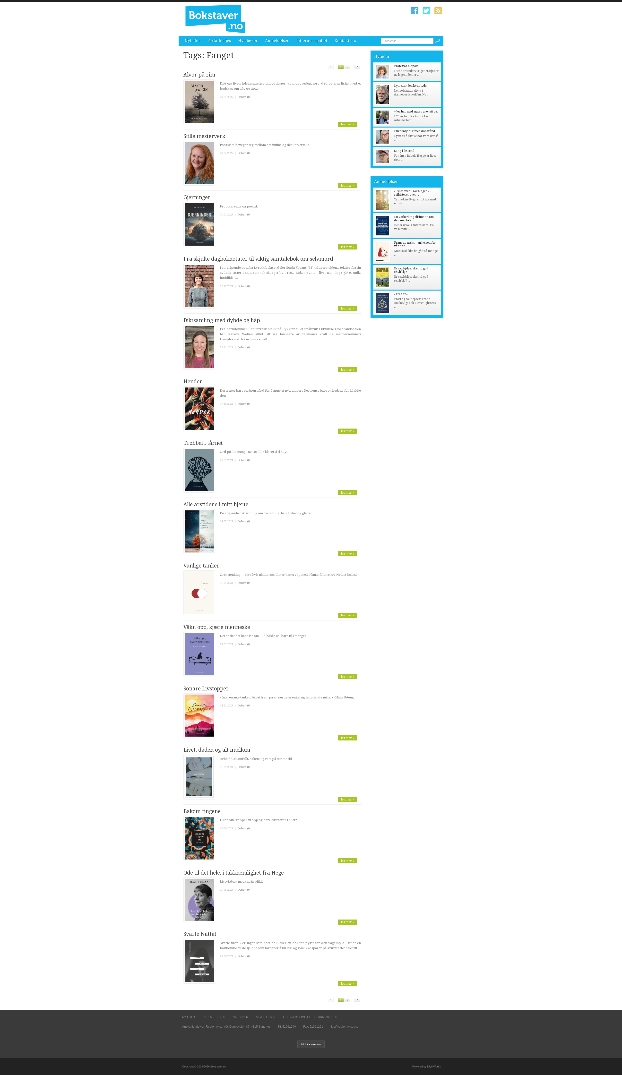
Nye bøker (248, 40)
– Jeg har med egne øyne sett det (416, 111)
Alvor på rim (199, 75)
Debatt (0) (244, 97)
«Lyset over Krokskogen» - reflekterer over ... (412, 192)
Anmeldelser (277, 40)
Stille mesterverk (204, 136)
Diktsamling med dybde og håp (221, 320)
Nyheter (192, 40)
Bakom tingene (202, 811)
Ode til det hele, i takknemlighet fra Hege (233, 873)
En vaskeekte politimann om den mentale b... (414, 218)
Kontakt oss (345, 40)
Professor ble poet (406, 66)
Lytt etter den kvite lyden (411, 85)
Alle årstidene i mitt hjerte (215, 504)
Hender (192, 381)
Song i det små (404, 151)
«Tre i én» (401, 294)
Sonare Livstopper (206, 689)
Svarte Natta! (199, 934)
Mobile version (311, 1044)
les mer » (347, 124)
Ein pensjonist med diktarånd (414, 131)
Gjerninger (196, 197)
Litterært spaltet (311, 40)
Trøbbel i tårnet (203, 443)
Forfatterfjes (219, 40)
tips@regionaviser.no (344, 1026)
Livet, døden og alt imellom (216, 750)
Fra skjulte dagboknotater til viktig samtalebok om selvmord (258, 259)
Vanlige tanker (201, 566)
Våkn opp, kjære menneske (216, 627)
